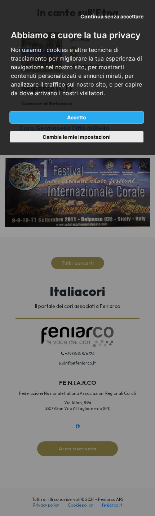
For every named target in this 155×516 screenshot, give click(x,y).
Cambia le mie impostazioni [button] (77, 137)
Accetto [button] (76, 117)
